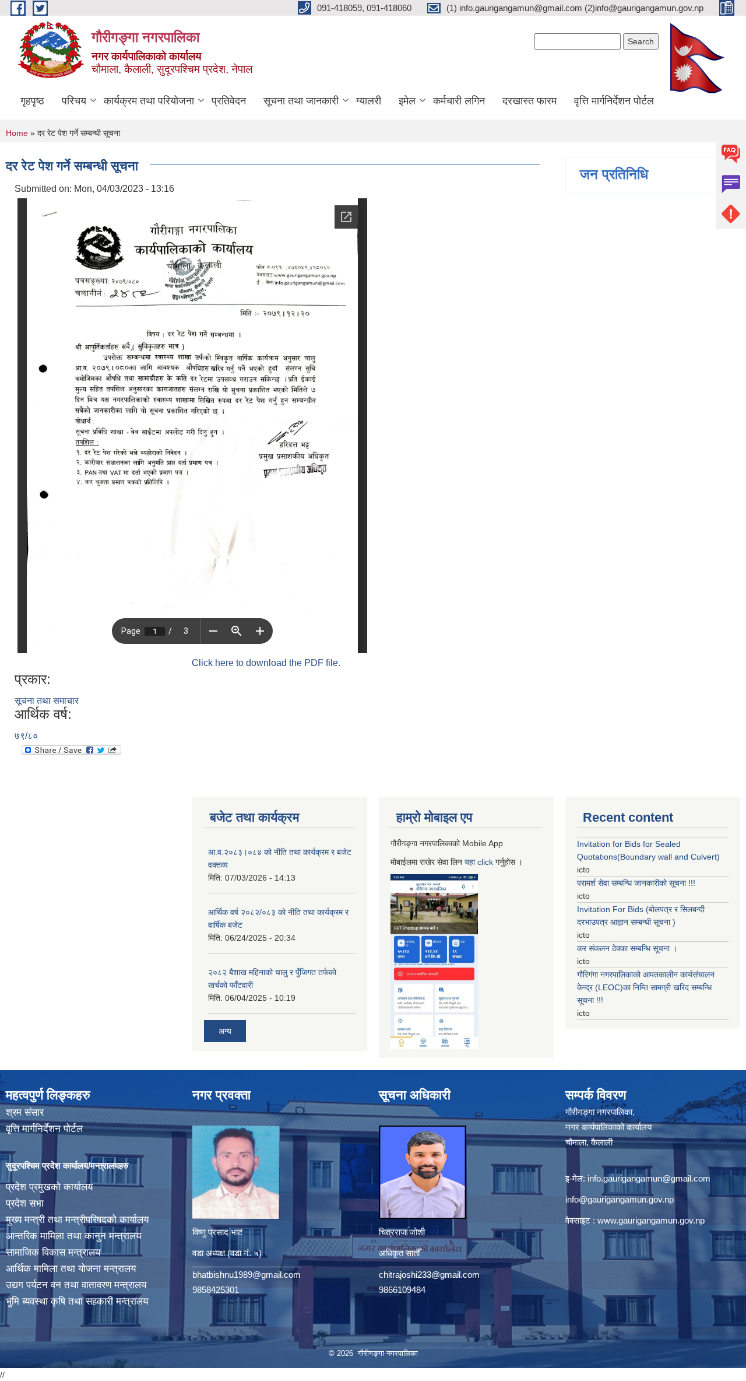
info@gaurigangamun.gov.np (619, 1199)
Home (17, 133)
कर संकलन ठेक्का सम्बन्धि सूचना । (627, 948)
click (485, 862)
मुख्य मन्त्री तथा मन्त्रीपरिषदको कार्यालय (77, 1219)
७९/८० (26, 736)
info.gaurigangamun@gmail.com (648, 1178)
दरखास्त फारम (529, 101)
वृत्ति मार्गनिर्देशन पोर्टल (614, 101)
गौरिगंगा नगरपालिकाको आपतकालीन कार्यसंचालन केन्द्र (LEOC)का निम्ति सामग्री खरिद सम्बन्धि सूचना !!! (646, 987)
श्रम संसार (25, 1112)
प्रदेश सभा (25, 1203)
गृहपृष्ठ (32, 101)
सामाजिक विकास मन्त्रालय (53, 1252)
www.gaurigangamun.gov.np (651, 1220)
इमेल (407, 101)
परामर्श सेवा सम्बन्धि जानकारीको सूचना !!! (636, 883)
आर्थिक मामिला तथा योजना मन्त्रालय (71, 1268)
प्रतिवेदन (229, 101)
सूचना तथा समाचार (47, 701)
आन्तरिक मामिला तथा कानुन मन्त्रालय (73, 1236)
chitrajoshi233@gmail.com (429, 1275)
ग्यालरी (368, 101)
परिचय (74, 101)
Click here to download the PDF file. (266, 663)
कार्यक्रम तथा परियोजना (149, 101)
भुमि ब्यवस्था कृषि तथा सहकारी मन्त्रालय (77, 1301)
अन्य (225, 1031)
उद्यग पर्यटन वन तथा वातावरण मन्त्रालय (76, 1285)
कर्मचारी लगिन (459, 101)
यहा (471, 862)
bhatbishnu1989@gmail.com (246, 1275)
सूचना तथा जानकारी (301, 101)
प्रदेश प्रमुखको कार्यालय (49, 1187)
